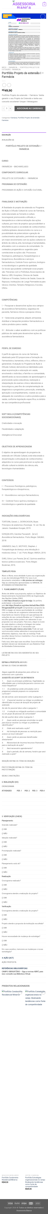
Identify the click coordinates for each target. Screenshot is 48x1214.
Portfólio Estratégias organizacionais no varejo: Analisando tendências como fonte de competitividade (35, 1182)
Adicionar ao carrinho (30, 108)
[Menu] (3, 4)
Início (4, 67)
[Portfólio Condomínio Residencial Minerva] (12, 1081)
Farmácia (13, 67)
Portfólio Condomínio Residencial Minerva (10, 1179)
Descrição (6, 135)
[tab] (24, 134)
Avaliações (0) (8, 140)
